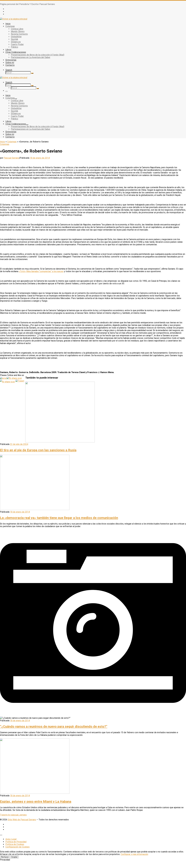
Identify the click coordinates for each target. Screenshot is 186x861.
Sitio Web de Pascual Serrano (22, 819)
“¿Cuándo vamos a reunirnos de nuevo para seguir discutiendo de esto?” (53, 726)
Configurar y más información (134, 854)
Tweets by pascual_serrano (13, 815)
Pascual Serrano (11, 158)
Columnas (11, 141)
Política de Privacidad (15, 841)
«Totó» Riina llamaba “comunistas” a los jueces (41, 271)
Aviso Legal (10, 839)
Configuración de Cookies (17, 847)
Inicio (2, 141)
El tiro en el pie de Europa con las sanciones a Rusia (38, 450)
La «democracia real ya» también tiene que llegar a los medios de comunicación (59, 518)
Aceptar (14, 857)
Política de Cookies (14, 844)
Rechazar (5, 857)
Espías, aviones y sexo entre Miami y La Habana (35, 801)
